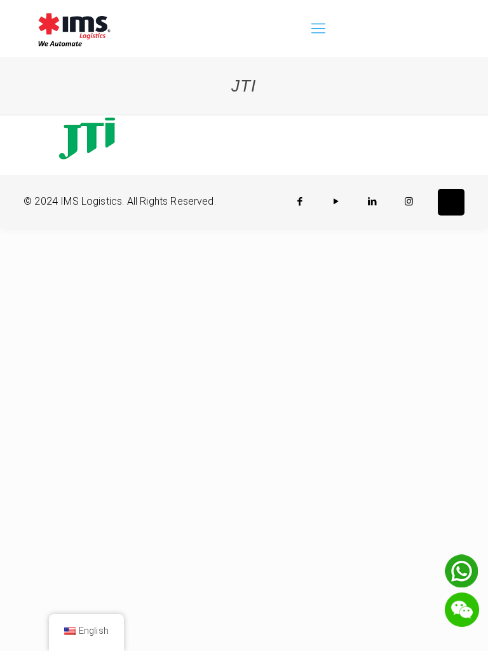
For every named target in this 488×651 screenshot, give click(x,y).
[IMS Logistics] (74, 28)
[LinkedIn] (372, 201)
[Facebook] (300, 201)
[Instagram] (409, 201)
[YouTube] (336, 201)
